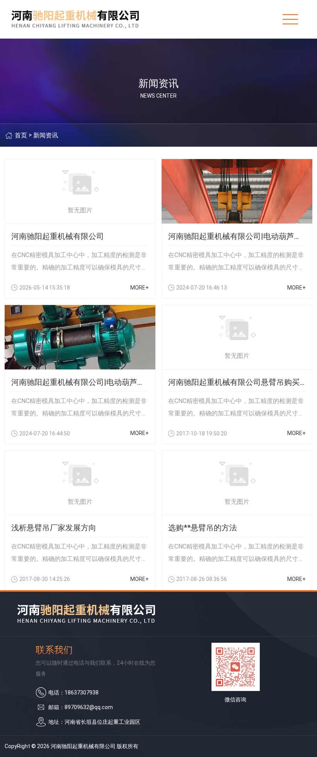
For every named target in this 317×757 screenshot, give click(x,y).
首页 (21, 135)
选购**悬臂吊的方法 (202, 527)
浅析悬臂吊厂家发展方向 (53, 527)
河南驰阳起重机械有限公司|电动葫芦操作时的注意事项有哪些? (80, 382)
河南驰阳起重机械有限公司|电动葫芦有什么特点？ (237, 236)
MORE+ (139, 288)
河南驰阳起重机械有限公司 (57, 236)
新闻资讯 (45, 135)
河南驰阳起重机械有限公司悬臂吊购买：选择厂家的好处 (237, 382)
